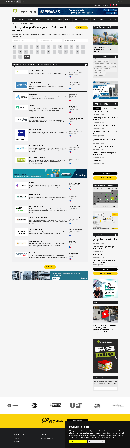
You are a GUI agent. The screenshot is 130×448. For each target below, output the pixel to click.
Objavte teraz (77, 420)
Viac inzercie (105, 174)
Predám (114, 108)
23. (116, 198)
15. (112, 196)
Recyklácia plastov (99, 75)
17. (94, 198)
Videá (94, 19)
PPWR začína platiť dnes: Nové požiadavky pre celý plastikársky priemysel (102, 49)
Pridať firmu (81, 27)
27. (105, 201)
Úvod (13, 23)
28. (109, 201)
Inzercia (37, 19)
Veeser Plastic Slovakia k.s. (38, 253)
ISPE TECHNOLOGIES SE (37, 157)
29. (112, 201)
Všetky (27, 57)
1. (112, 191)
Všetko (97, 108)
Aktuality (68, 19)
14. (109, 196)
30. (116, 201)
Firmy (30, 19)
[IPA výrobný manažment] (105, 288)
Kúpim (105, 108)
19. (101, 198)
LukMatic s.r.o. (34, 183)
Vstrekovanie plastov (110, 66)
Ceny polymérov (49, 19)
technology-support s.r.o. (37, 241)
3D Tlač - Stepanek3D (36, 70)
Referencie (17, 441)
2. (116, 191)
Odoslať (113, 388)
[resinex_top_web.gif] (78, 12)
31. (94, 204)
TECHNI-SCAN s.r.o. (35, 229)
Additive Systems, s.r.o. (36, 118)
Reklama (25, 1)
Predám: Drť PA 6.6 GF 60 (101, 112)
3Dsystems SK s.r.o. (35, 82)
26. (101, 201)
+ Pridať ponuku (105, 273)
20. (105, 198)
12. (101, 196)
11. (98, 196)
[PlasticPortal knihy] (105, 356)
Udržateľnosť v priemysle (101, 61)
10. (94, 196)
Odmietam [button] (83, 441)
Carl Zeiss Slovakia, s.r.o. (37, 129)
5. (101, 193)
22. (112, 198)
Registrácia (97, 5)
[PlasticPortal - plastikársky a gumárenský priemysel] (25, 12)
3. (94, 193)
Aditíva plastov (98, 66)
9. (116, 193)
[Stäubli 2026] (50, 276)
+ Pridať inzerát (105, 178)
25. (98, 201)
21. (109, 198)
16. (116, 196)
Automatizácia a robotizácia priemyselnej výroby (102, 69)
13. (105, 196)
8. (112, 193)
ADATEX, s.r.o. (33, 106)
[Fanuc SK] (105, 221)
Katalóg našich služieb (47, 438)
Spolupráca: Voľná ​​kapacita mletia (104, 125)
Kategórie (22, 19)
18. (98, 198)
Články (60, 19)
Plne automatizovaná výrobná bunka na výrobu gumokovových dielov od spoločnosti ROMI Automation (105, 328)
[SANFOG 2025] (50, 173)
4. (98, 193)
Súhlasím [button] (73, 441)
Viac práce (105, 269)
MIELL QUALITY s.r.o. (36, 206)
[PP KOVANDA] (105, 90)
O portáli (16, 438)
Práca (101, 19)
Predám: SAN (97, 160)
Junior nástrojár (98, 254)
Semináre (86, 19)
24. (94, 201)
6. (105, 193)
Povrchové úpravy (99, 63)
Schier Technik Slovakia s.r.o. (38, 217)
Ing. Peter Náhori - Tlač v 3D (38, 146)
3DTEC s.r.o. (33, 94)
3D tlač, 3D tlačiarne (99, 73)
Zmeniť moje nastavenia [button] (96, 441)
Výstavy (76, 19)
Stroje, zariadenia (111, 63)
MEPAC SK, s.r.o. (34, 194)
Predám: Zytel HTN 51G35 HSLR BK (104, 147)
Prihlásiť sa (105, 5)
